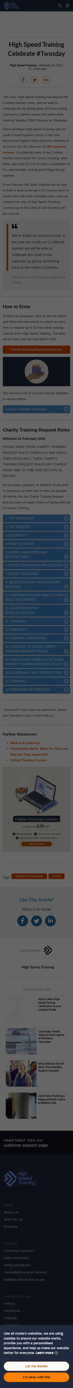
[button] (47, 1353)
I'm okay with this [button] (36, 1377)
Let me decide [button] (36, 1366)
